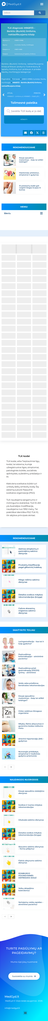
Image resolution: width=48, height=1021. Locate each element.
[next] (11, 767)
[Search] (39, 12)
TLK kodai (16, 79)
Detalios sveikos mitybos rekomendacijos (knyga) (30, 595)
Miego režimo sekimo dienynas (29, 581)
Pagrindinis (6, 79)
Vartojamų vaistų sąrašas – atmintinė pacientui (30, 903)
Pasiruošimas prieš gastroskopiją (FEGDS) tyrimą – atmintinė (28, 670)
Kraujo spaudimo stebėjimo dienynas (31, 792)
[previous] (5, 767)
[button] (41, 4)
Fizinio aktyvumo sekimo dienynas (30, 861)
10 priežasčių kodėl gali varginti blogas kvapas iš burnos (30, 188)
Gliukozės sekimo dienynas (31, 820)
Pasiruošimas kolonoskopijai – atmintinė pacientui (30, 656)
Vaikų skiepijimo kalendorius (26, 889)
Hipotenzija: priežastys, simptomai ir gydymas (29, 174)
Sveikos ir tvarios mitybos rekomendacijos (30, 806)
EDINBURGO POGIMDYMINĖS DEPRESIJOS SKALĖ (27, 875)
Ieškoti (24, 119)
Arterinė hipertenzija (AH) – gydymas (31, 740)
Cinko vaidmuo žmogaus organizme (30, 712)
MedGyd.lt (12, 996)
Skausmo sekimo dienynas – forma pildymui (31, 848)
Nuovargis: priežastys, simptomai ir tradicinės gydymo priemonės (29, 753)
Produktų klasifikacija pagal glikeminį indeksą (30, 566)
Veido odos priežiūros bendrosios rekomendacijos (31, 684)
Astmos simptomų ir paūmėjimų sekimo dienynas (28, 551)
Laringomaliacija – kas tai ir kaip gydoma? (31, 642)
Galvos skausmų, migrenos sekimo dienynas (27, 610)
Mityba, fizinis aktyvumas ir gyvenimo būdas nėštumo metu (31, 726)
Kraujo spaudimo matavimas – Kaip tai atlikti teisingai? (31, 160)
